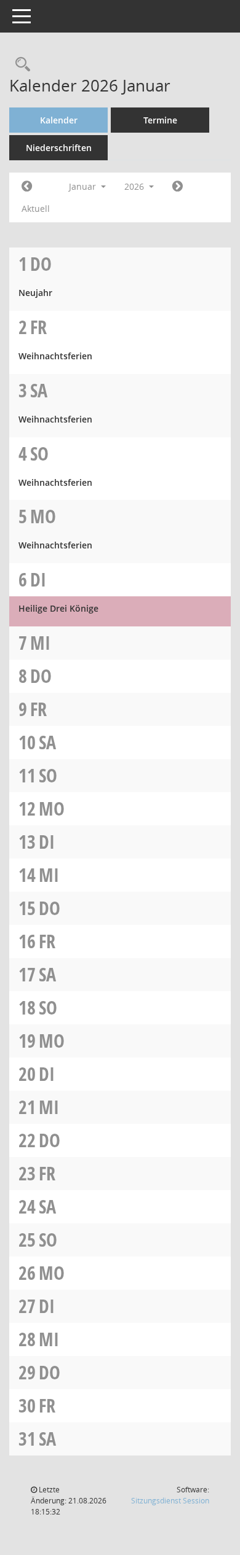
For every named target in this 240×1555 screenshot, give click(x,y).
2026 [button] (135, 186)
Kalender (59, 120)
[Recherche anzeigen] (19, 65)
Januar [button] (83, 186)
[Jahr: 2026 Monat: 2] (177, 187)
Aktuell (36, 208)
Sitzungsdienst (170, 1500)
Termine (160, 120)
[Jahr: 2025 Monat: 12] (26, 187)
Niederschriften (59, 148)
